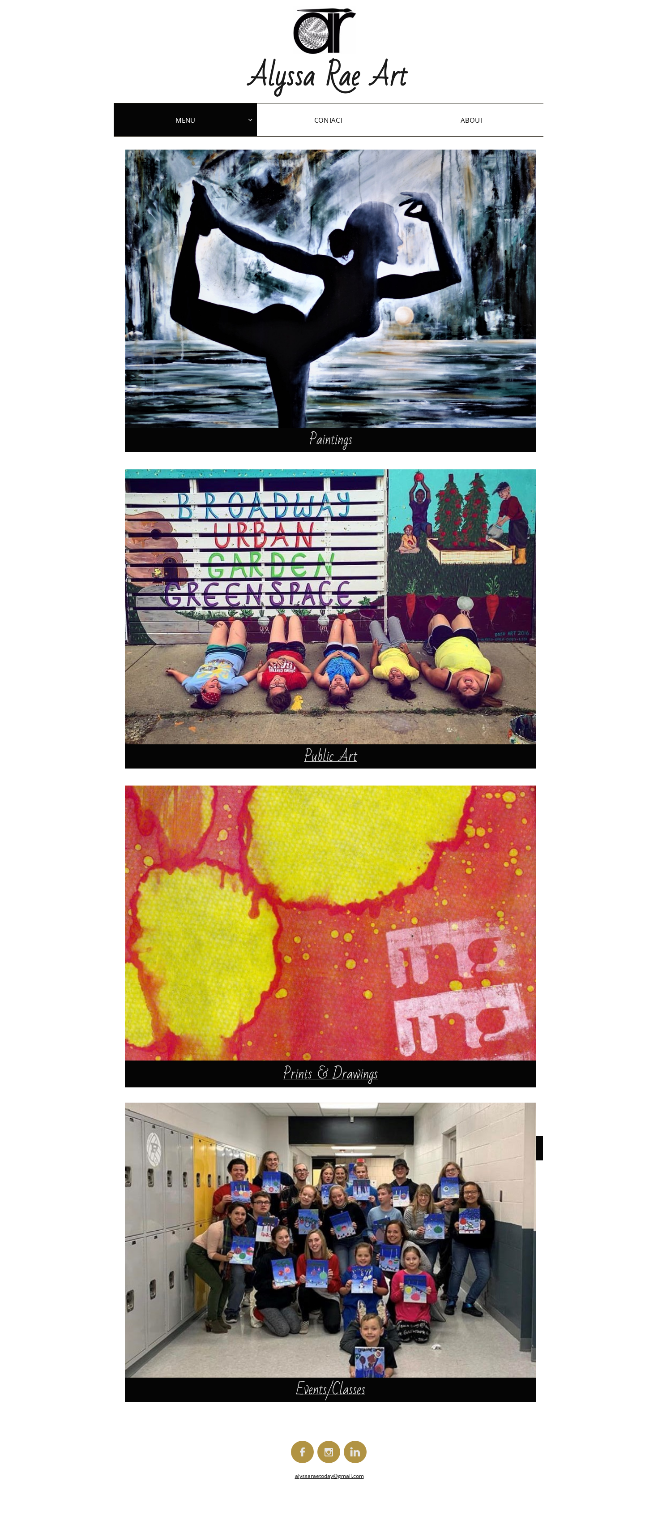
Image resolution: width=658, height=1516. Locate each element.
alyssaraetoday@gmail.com (329, 1476)
